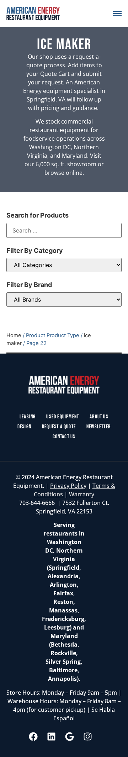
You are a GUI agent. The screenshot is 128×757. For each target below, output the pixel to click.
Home (13, 335)
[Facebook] (33, 736)
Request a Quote (59, 426)
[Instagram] (88, 736)
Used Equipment (62, 416)
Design (24, 426)
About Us (99, 416)
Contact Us (64, 436)
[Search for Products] (64, 230)
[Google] (70, 736)
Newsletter (98, 426)
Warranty (81, 494)
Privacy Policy (68, 486)
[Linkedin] (51, 736)
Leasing (28, 416)
